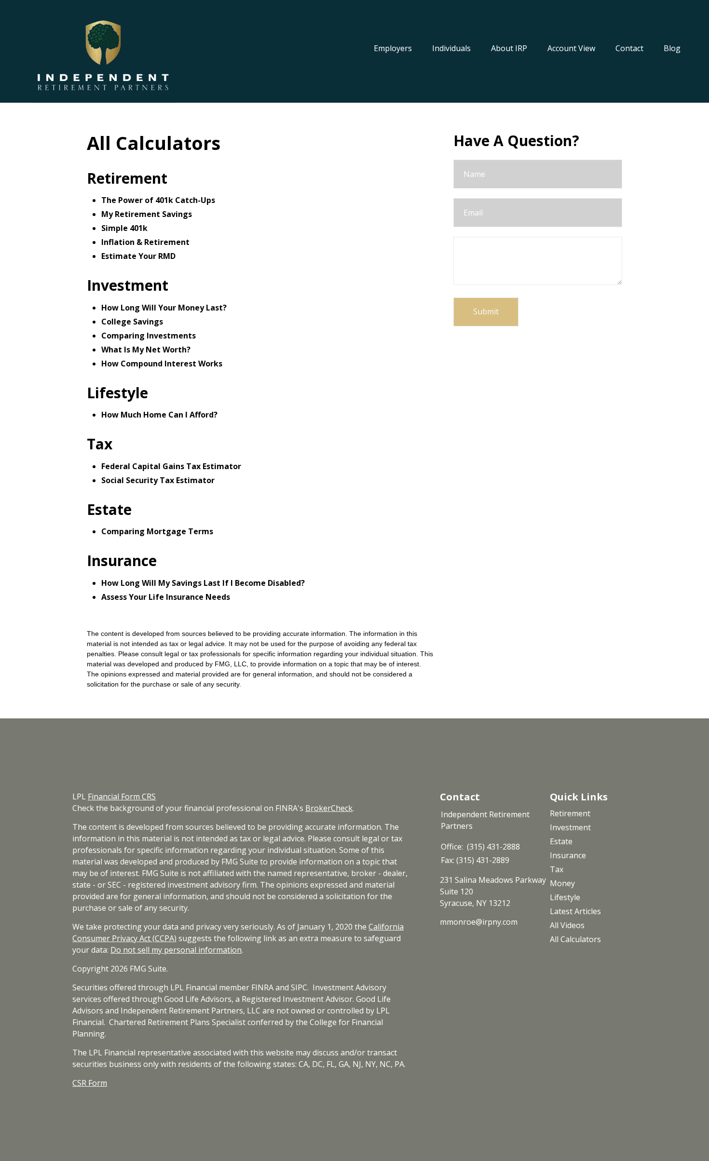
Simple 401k (124, 228)
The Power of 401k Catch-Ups (158, 200)
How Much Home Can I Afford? (159, 414)
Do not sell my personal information (176, 950)
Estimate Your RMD (138, 256)
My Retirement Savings (146, 214)
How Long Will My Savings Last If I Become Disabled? (203, 583)
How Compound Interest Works (161, 363)
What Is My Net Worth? (146, 349)
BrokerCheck (329, 808)
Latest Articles (575, 911)
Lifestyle (565, 897)
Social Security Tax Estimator (158, 480)
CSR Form (89, 1083)
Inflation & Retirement (145, 242)
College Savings (132, 321)
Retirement (570, 813)
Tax (556, 869)
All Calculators (575, 939)
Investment (570, 827)
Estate (561, 841)
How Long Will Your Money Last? (164, 307)
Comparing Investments (148, 335)
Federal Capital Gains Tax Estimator (171, 466)
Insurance (568, 855)
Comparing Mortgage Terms (157, 531)
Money (562, 883)
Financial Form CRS (122, 796)
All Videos (567, 925)
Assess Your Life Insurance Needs (165, 597)
